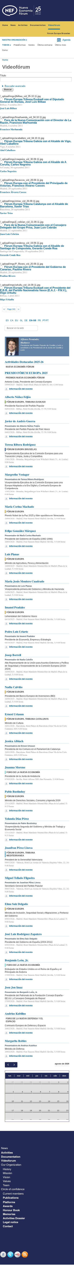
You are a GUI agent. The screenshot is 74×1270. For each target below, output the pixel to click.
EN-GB (32, 320)
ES (7, 320)
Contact (8, 1226)
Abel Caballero (7, 150)
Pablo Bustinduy (15, 791)
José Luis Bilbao (8, 108)
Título (3, 75)
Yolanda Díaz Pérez (17, 819)
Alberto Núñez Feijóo (18, 397)
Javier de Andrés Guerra (20, 421)
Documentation (38, 25)
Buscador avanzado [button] (15, 86)
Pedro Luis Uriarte (16, 631)
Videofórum (54, 25)
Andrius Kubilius (15, 1013)
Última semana (44, 45)
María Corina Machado (19, 506)
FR (39, 320)
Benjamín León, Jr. (16, 960)
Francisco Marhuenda (11, 129)
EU (16, 320)
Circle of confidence (12, 1189)
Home (5, 25)
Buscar (8, 89)
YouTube (18, 1254)
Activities (22, 25)
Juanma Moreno (15, 767)
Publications (10, 1198)
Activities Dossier (14, 1218)
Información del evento (21, 389)
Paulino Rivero (7, 275)
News (13, 25)
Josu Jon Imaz (13, 987)
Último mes (60, 45)
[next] (14, 1064)
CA (11, 320)
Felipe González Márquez (20, 531)
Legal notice (10, 1222)
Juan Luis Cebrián (9, 234)
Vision (6, 1177)
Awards (8, 1206)
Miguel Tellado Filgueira (20, 878)
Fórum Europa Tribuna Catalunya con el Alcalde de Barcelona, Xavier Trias (34, 205)
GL (21, 320)
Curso (5, 50)
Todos (5, 45)
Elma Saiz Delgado (16, 904)
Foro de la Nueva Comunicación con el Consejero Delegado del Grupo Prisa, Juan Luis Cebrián (33, 226)
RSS (25, 1254)
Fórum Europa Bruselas (58, 33)
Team (6, 1185)
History (7, 1169)
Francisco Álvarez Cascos (13, 192)
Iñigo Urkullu (7, 299)
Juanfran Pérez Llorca (19, 848)
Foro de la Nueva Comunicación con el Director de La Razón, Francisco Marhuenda (35, 121)
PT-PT (45, 320)
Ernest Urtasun (14, 714)
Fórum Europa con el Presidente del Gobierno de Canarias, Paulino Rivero (33, 268)
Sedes (31, 45)
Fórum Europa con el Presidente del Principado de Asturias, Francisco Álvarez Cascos (34, 184)
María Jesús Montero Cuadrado (24, 581)
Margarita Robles (15, 1041)
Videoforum (8, 1160)
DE (25, 320)
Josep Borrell (13, 655)
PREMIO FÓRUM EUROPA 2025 (26, 373)
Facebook (3, 1254)
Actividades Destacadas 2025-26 (24, 362)
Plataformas (20, 45)
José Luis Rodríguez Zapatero (23, 934)
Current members (13, 1193)
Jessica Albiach (14, 741)
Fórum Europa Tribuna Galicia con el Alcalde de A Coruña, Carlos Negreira (33, 163)
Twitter (10, 1254)
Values (7, 1181)
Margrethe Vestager (17, 474)
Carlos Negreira (8, 171)
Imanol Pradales (15, 607)
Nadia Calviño (13, 687)
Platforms (9, 1202)
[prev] (8, 1064)
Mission (7, 1173)
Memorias (9, 1214)
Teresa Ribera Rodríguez (20, 444)
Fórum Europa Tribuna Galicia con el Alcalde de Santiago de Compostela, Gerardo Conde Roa (32, 247)
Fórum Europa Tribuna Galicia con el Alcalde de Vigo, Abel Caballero (35, 142)
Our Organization (11, 1164)
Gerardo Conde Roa (10, 255)
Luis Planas (12, 554)
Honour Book (11, 1210)
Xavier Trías (6, 213)
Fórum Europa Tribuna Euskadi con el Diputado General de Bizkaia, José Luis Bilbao (32, 100)
